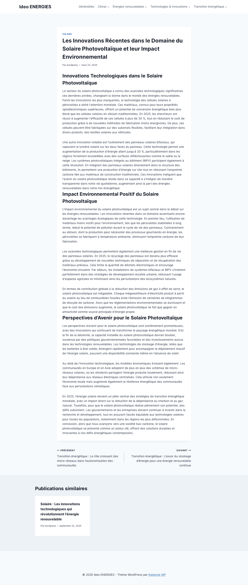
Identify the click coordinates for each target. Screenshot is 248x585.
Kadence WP (157, 574)
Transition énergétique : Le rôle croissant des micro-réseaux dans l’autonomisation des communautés (87, 458)
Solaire (67, 34)
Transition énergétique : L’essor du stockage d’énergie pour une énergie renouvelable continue (161, 458)
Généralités (86, 6)
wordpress (72, 65)
